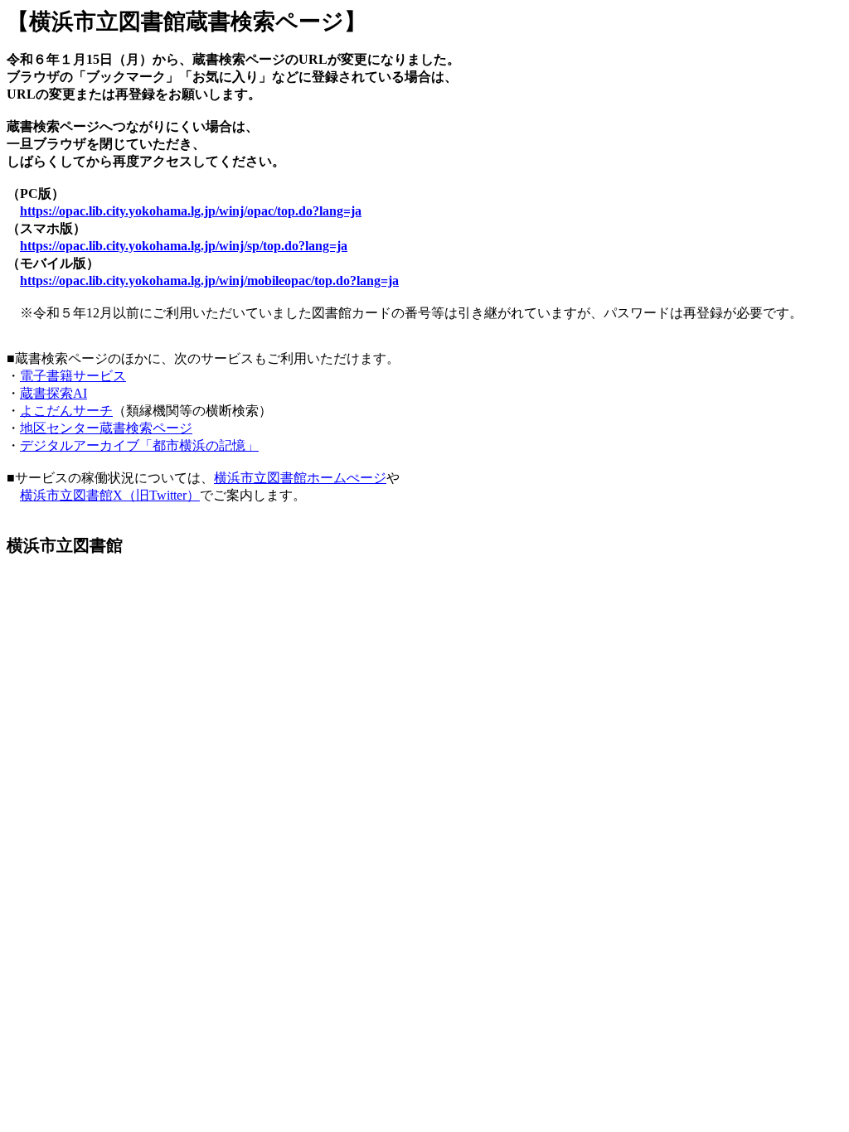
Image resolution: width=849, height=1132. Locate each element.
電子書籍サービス (73, 376)
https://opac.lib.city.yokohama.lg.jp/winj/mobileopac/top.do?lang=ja (209, 280)
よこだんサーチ (66, 411)
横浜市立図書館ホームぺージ (300, 478)
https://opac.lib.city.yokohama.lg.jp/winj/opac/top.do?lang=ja (190, 211)
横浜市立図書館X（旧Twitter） (110, 495)
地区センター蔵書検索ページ (106, 428)
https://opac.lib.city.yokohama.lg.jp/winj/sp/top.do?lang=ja (183, 246)
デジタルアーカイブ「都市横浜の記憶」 (139, 445)
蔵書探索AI (53, 393)
